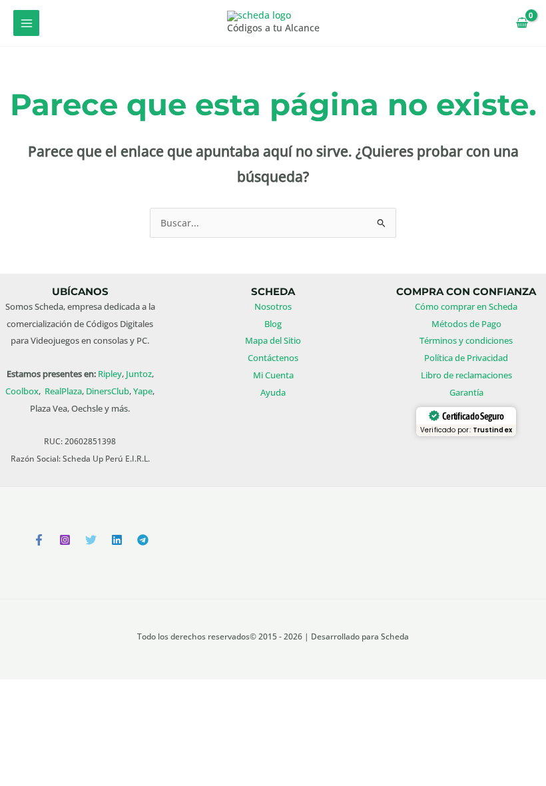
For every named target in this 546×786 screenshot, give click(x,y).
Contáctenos (273, 358)
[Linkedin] (117, 540)
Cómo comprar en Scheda (466, 306)
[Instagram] (65, 540)
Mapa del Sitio (273, 340)
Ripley (110, 374)
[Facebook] (39, 540)
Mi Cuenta (273, 375)
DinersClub (107, 391)
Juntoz (139, 374)
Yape (142, 391)
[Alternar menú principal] (26, 23)
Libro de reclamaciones (466, 375)
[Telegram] (143, 540)
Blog (273, 324)
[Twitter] (91, 540)
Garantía (466, 392)
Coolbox (22, 391)
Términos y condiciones (466, 340)
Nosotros (273, 306)
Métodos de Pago (466, 324)
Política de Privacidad (466, 358)
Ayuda (273, 392)
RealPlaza (63, 391)
